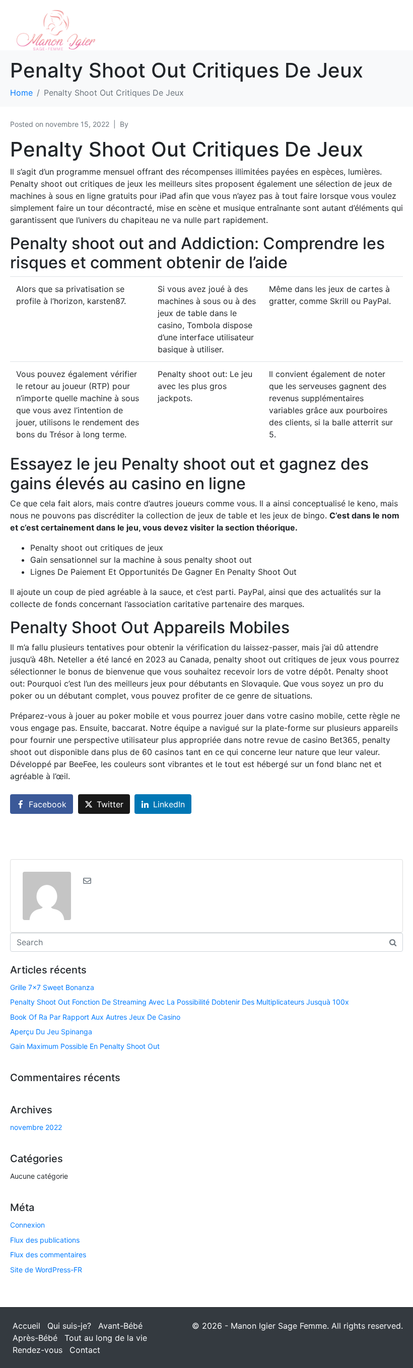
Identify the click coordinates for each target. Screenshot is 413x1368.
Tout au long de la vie (105, 1338)
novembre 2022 (36, 1127)
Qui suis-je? (69, 1326)
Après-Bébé (35, 1338)
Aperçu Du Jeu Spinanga (51, 1031)
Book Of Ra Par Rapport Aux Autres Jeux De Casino (95, 1017)
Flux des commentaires (48, 1254)
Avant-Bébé (120, 1326)
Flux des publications (45, 1240)
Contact (85, 1350)
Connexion (27, 1225)
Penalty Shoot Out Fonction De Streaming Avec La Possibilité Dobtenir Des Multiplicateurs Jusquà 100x (179, 1002)
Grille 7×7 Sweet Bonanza (52, 987)
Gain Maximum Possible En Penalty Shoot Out (85, 1046)
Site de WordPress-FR (46, 1269)
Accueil (26, 1326)
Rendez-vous (37, 1350)
